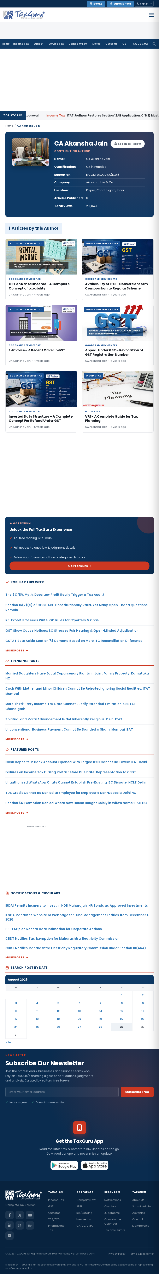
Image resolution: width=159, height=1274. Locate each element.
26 (58, 1027)
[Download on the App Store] (95, 1165)
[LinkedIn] (9, 1225)
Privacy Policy (116, 1254)
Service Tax (56, 43)
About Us (138, 1200)
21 (100, 1019)
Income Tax (21, 43)
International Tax (56, 1228)
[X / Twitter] (20, 1215)
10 (16, 1011)
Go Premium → (79, 566)
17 (16, 1019)
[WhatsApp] (30, 1225)
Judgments (112, 1213)
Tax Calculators (114, 1230)
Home (6, 43)
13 (79, 1011)
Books (97, 3)
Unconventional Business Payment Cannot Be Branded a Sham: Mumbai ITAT (69, 729)
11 (37, 1011)
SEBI (79, 1206)
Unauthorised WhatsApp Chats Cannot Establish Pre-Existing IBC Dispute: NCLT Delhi (75, 782)
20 (79, 1019)
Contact (137, 1219)
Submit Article (141, 1206)
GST (125, 43)
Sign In (144, 3)
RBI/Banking (84, 1213)
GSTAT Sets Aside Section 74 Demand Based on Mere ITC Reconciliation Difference (73, 641)
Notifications (112, 1200)
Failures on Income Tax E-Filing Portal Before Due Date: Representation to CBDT (70, 772)
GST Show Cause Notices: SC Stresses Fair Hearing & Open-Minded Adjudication (72, 630)
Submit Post (122, 3)
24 (16, 1027)
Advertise (138, 1213)
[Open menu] (151, 14)
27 (79, 1027)
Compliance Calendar (112, 1221)
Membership (140, 1226)
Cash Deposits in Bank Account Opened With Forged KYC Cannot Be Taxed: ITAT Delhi (76, 762)
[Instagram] (20, 1225)
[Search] (154, 44)
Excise (96, 43)
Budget (38, 43)
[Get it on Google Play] (64, 1165)
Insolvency (83, 1219)
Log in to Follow (129, 144)
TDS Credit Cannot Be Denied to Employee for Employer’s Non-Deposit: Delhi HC (70, 793)
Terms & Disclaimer (141, 1254)
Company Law (78, 43)
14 (100, 1011)
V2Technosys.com (83, 1253)
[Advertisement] (79, 80)
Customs (111, 43)
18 (37, 1019)
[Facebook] (9, 1215)
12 (58, 1011)
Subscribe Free (137, 1092)
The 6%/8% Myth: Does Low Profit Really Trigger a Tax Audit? (55, 594)
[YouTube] (30, 1215)
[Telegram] (9, 1235)
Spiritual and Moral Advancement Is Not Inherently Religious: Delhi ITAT (63, 719)
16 (142, 1011)
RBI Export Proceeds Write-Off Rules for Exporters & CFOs (52, 620)
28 (100, 1027)
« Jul (9, 1042)
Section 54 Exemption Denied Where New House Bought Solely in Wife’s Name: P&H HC (76, 803)
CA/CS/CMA (84, 1226)
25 (37, 1027)
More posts (14, 650)
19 (58, 1019)
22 (121, 1019)
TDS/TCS (54, 1219)
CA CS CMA (140, 43)
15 (121, 1011)
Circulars (110, 1206)
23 (143, 1019)
